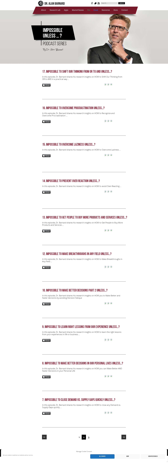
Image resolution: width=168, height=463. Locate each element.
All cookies (102, 456)
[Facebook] (108, 84)
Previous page (44, 437)
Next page (123, 437)
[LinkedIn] (111, 84)
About (43, 10)
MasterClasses (78, 10)
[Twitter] (105, 84)
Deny (127, 456)
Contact (124, 10)
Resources (106, 10)
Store (116, 10)
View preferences (153, 456)
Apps (66, 10)
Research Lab (55, 10)
